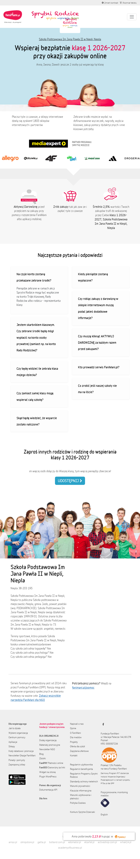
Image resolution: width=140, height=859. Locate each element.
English (104, 814)
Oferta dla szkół (77, 746)
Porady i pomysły (17, 760)
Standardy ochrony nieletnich (84, 781)
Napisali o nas (77, 723)
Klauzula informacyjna (80, 790)
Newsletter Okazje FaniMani (22, 755)
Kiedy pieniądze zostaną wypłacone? (93, 277)
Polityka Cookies (78, 802)
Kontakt (73, 755)
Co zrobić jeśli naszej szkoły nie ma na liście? (97, 389)
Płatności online (51, 763)
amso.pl (13, 842)
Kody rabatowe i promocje (21, 751)
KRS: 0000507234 (109, 743)
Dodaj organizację (48, 740)
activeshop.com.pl (107, 842)
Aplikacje (13, 741)
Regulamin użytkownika (81, 764)
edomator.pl (74, 842)
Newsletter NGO (47, 749)
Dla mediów (76, 737)
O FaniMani (75, 732)
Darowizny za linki (52, 767)
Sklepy (12, 746)
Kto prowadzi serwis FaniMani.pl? (98, 367)
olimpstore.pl (27, 842)
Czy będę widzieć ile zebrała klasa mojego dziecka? (37, 372)
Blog (41, 753)
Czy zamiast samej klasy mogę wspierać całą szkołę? (35, 396)
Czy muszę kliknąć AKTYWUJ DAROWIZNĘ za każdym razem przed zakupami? (97, 342)
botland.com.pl (57, 842)
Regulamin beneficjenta (81, 769)
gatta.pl (42, 842)
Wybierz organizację (18, 732)
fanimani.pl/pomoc (83, 687)
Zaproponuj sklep (17, 764)
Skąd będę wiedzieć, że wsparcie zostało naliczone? (37, 421)
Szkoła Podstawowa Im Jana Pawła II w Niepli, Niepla (70, 39)
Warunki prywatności (80, 785)
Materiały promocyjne (49, 744)
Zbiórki (42, 758)
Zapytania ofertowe (79, 751)
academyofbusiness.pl (70, 847)
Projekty (74, 741)
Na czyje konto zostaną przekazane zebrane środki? (34, 277)
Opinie (73, 728)
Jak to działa (14, 728)
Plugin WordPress (48, 776)
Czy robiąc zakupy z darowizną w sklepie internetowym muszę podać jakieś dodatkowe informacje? (98, 308)
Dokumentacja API (48, 789)
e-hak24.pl (125, 842)
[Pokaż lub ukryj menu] (132, 16)
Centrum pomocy (17, 737)
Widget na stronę (47, 772)
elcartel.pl (89, 842)
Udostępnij (69, 481)
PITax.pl (104, 783)
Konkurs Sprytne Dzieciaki (82, 811)
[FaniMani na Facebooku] (102, 724)
